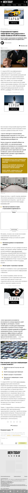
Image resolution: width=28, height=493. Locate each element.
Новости (6, 28)
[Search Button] (24, 2)
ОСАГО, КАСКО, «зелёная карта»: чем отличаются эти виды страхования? (12, 171)
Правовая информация (17, 476)
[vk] (11, 456)
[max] (19, 456)
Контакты (25, 476)
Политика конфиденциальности (5, 476)
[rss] (9, 456)
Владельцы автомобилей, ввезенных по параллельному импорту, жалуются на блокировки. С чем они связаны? (13, 166)
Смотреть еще (14, 229)
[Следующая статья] (14, 447)
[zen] (16, 456)
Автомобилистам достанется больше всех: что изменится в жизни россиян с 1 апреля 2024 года (14, 161)
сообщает (8, 89)
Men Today (8, 2)
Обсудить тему (24, 45)
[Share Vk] (3, 491)
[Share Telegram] (17, 491)
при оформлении (17, 251)
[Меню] (1, 2)
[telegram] (14, 456)
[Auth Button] (26, 2)
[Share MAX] (10, 491)
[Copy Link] (24, 491)
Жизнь (2, 28)
